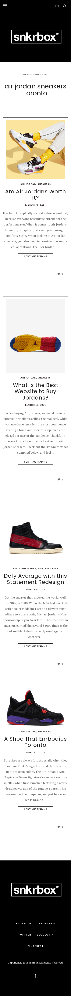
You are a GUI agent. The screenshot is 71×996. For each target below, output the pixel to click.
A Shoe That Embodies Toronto (35, 742)
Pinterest (35, 946)
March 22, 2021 (35, 205)
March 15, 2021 (35, 404)
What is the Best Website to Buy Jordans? (35, 391)
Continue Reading (35, 256)
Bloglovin (45, 934)
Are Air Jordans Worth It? (35, 195)
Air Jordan (28, 184)
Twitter (24, 934)
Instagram (46, 923)
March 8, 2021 (35, 589)
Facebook (24, 923)
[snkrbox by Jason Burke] (35, 36)
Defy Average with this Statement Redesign (35, 579)
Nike (33, 568)
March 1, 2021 (35, 752)
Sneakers (44, 184)
